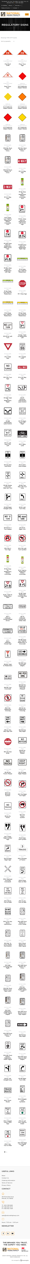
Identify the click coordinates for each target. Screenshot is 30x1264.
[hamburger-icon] (27, 14)
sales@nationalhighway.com (10, 1215)
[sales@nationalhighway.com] (3, 1212)
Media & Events (5, 8)
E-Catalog (4, 5)
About (10, 5)
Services (17, 5)
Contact (15, 8)
